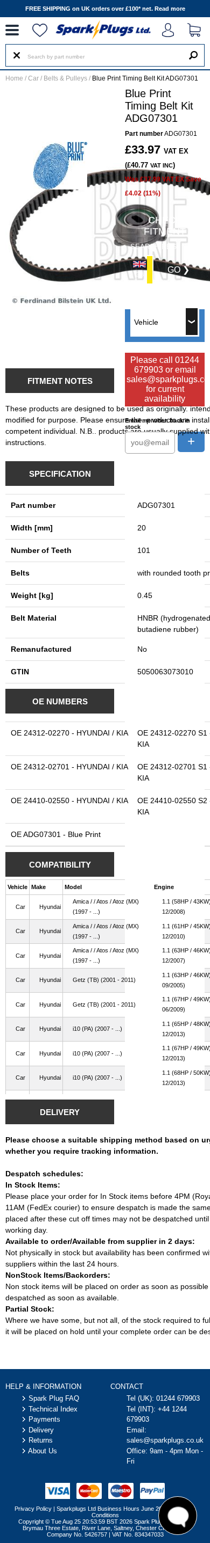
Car (33, 78)
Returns (41, 1440)
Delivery (41, 1430)
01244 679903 (178, 1398)
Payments (44, 1419)
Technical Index (53, 1409)
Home (14, 78)
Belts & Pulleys (65, 78)
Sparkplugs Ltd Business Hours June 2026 (113, 1508)
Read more (170, 8)
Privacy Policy (33, 1508)
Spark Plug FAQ (54, 1398)
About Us (42, 1451)
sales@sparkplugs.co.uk (165, 1440)
